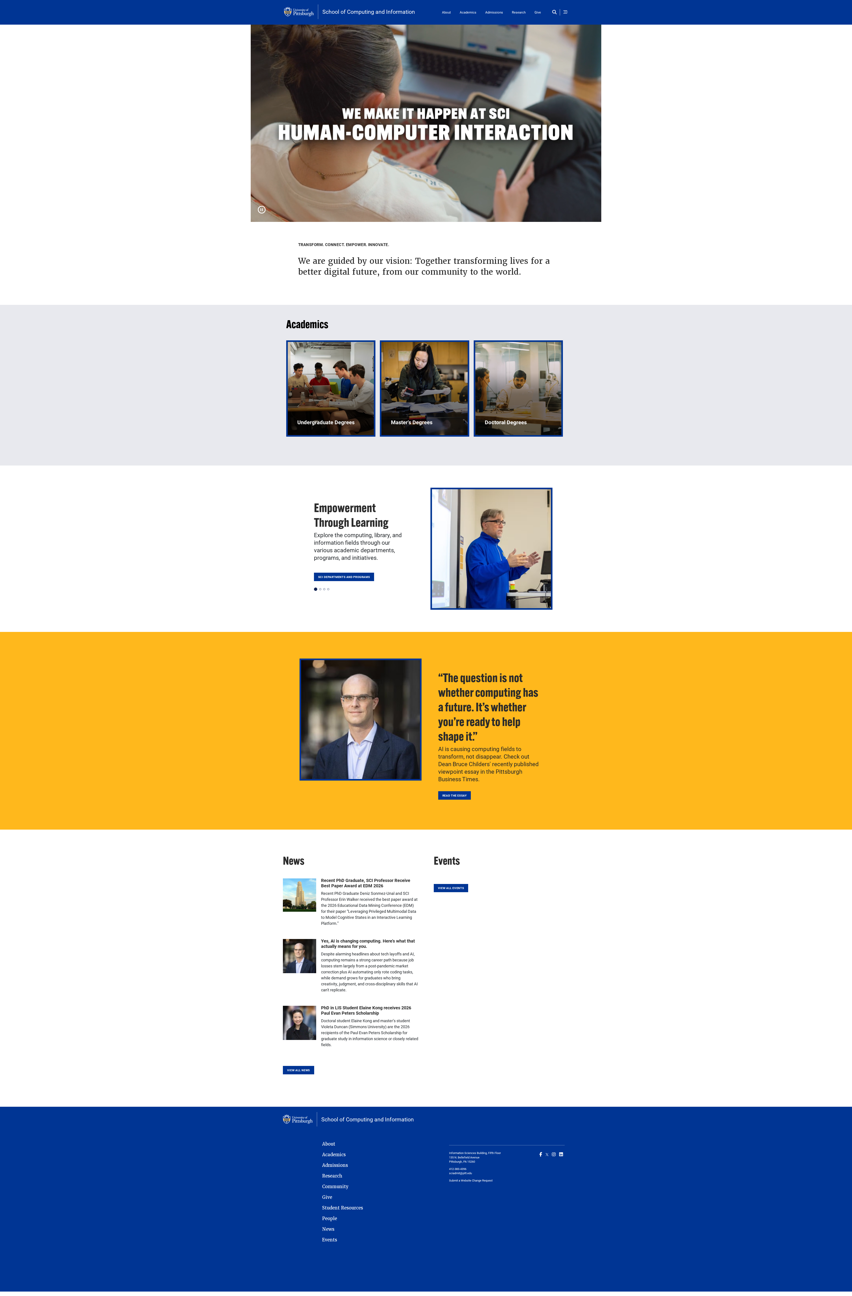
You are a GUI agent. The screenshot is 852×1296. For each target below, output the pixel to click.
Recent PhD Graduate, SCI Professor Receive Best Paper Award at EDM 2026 (365, 882)
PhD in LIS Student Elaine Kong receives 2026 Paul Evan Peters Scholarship (366, 1010)
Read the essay (454, 795)
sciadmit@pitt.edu (460, 1173)
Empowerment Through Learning (351, 515)
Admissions (494, 12)
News (328, 1229)
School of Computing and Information (368, 11)
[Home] (301, 11)
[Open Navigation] (565, 12)
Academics (468, 12)
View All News (298, 1070)
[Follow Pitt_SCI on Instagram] (554, 1154)
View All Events (451, 888)
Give (537, 12)
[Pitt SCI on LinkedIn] (561, 1154)
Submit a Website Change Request (471, 1180)
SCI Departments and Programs (344, 577)
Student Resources (342, 1208)
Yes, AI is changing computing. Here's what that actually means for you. (368, 943)
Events (329, 1240)
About (446, 12)
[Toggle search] (555, 12)
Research (519, 12)
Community (335, 1186)
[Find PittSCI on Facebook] (540, 1154)
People (329, 1218)
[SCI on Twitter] (547, 1154)
